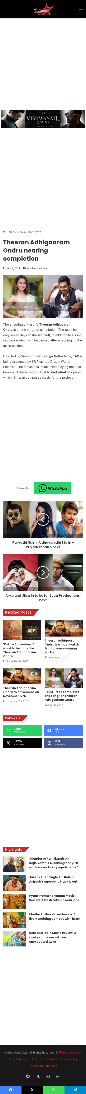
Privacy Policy (68, 1059)
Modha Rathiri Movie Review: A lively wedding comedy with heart (55, 916)
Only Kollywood (72, 1052)
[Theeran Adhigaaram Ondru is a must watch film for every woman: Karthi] (64, 628)
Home (10, 232)
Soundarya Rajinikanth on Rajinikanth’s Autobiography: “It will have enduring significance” (53, 863)
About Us (38, 1059)
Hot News (34, 232)
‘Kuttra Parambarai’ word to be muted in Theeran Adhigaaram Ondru (19, 650)
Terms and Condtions (43, 1065)
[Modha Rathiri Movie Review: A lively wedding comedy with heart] (14, 920)
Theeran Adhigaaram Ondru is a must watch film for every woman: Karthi (62, 646)
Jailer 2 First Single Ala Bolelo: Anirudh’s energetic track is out (53, 879)
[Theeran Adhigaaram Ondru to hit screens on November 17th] (22, 676)
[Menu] (81, 10)
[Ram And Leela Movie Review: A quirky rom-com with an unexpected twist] (14, 938)
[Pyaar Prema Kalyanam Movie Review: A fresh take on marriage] (14, 901)
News (21, 232)
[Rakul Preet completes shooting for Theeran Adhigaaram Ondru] (64, 678)
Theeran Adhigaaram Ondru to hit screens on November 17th (21, 692)
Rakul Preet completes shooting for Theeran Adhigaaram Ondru (62, 696)
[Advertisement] (43, 63)
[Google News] (52, 488)
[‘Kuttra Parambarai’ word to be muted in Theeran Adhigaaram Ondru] (22, 630)
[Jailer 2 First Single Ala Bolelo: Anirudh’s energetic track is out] (14, 883)
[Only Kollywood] (43, 9)
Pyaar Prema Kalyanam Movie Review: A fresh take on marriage (54, 898)
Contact (52, 1059)
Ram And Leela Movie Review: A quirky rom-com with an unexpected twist (52, 937)
